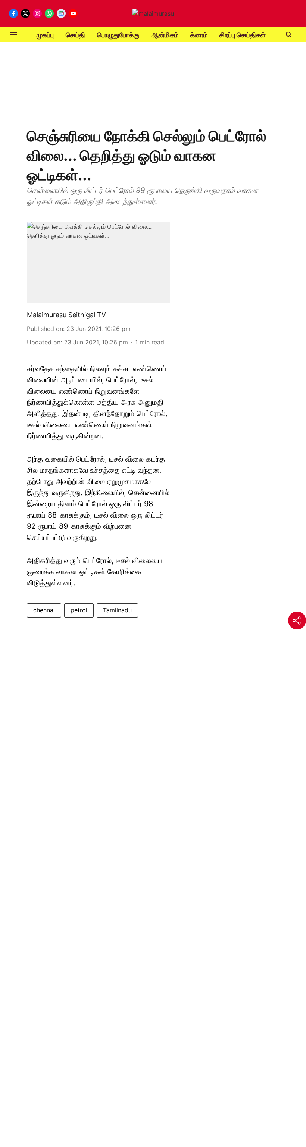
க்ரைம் (198, 35)
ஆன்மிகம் (165, 35)
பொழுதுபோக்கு (118, 35)
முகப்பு (45, 35)
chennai (44, 610)
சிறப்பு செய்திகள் (242, 35)
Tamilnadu (117, 610)
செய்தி (75, 35)
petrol (79, 610)
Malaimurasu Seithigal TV (66, 315)
